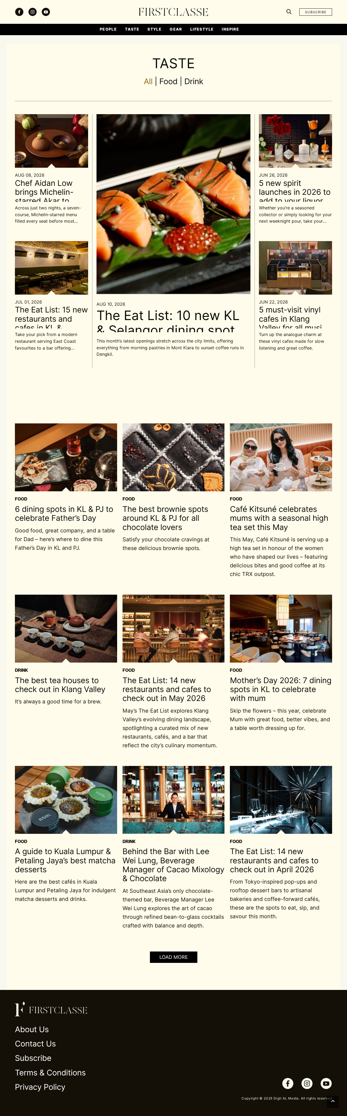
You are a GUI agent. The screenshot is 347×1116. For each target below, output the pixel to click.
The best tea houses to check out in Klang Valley (60, 685)
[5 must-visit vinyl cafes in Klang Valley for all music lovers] (295, 267)
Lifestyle (202, 29)
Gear (176, 29)
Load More (173, 957)
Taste (132, 29)
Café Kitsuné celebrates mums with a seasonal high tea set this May (279, 518)
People (108, 29)
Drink (193, 81)
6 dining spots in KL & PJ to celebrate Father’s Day (64, 514)
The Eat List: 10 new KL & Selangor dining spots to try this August (169, 330)
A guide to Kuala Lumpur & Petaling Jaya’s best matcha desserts (65, 860)
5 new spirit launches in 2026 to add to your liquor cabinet (294, 197)
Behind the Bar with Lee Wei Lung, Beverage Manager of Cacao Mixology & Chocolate (173, 865)
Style (154, 29)
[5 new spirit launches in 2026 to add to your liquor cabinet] (295, 140)
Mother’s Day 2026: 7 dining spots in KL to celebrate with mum (280, 689)
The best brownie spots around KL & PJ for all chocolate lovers (165, 518)
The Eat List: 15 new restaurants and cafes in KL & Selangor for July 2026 (51, 328)
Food (168, 81)
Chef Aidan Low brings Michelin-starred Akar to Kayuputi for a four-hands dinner (50, 201)
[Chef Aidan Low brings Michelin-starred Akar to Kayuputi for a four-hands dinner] (51, 140)
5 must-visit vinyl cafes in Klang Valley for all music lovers (292, 323)
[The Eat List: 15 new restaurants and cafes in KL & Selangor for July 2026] (51, 267)
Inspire (230, 29)
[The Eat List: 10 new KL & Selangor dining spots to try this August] (173, 203)
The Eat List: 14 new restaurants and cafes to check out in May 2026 (167, 689)
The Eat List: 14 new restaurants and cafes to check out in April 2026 (274, 860)
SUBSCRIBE (315, 12)
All (148, 81)
